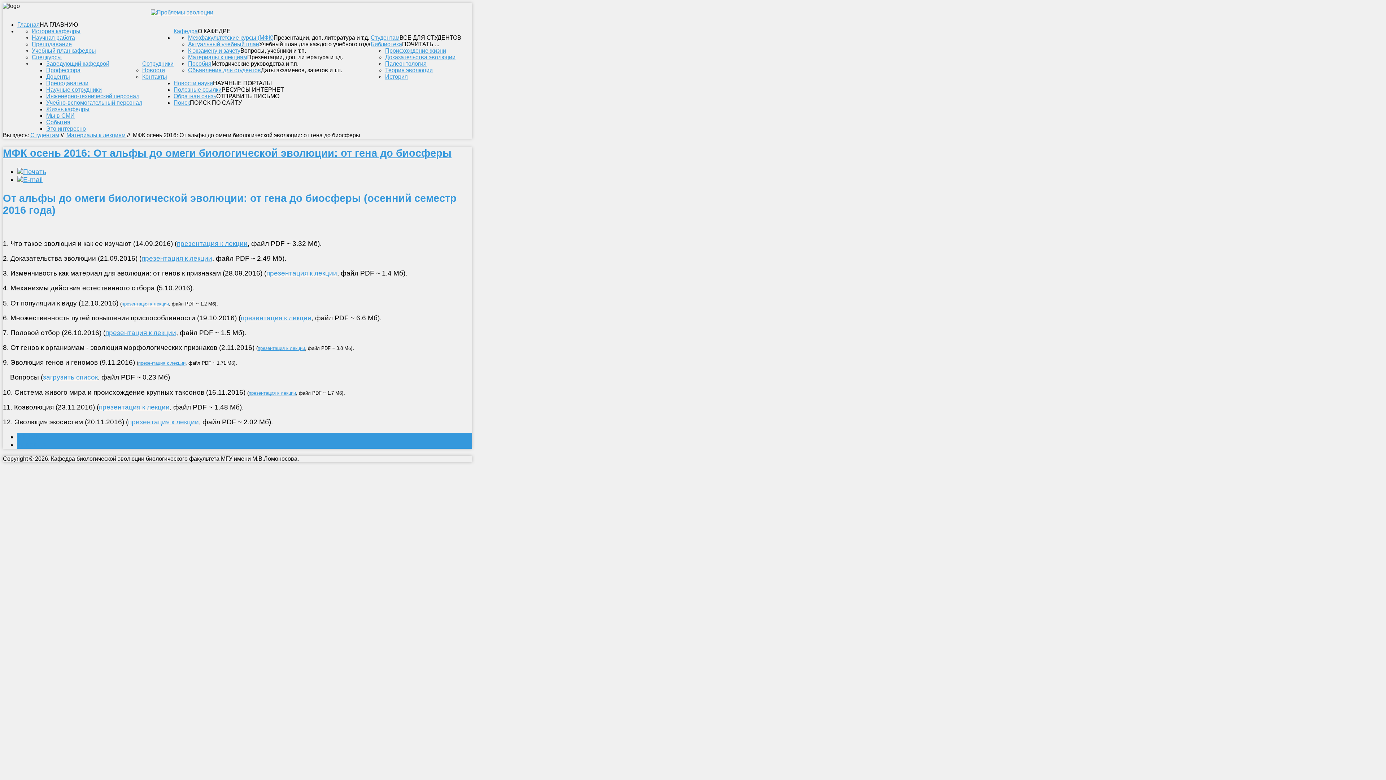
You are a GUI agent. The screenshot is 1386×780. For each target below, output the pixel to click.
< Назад (30, 437)
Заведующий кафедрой (77, 64)
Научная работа (53, 38)
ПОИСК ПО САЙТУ (216, 103)
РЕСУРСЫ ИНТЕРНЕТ (253, 90)
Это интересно (66, 129)
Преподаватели (67, 83)
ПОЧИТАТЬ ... (420, 44)
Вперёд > (32, 444)
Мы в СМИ (60, 116)
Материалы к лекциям (217, 57)
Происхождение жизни (415, 51)
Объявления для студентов (224, 70)
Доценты (58, 77)
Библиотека (386, 44)
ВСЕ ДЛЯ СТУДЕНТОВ (430, 38)
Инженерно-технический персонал (92, 96)
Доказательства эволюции (420, 57)
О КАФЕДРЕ (214, 31)
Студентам (385, 38)
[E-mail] (30, 179)
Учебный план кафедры (64, 51)
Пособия (200, 64)
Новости (153, 70)
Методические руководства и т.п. (255, 64)
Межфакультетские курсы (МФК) (231, 38)
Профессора (63, 70)
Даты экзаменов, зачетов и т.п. (301, 70)
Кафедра (186, 31)
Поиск (182, 103)
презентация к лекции (212, 243)
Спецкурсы (47, 57)
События (58, 122)
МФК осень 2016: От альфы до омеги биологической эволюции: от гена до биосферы (227, 153)
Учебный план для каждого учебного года (315, 44)
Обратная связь (195, 96)
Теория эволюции (409, 70)
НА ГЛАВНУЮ (59, 25)
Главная (28, 25)
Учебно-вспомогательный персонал (94, 103)
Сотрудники (158, 64)
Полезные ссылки (198, 90)
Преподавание (52, 44)
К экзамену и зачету (214, 51)
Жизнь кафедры (68, 109)
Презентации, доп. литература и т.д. (321, 38)
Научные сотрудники (74, 90)
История (396, 77)
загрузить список (70, 377)
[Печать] (31, 172)
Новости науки (193, 83)
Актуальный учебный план (223, 44)
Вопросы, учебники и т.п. (273, 51)
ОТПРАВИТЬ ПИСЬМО (247, 96)
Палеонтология (406, 64)
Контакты (154, 77)
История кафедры (56, 31)
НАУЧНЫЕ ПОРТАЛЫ (242, 83)
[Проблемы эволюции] (182, 12)
